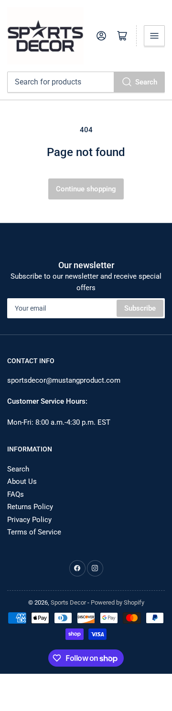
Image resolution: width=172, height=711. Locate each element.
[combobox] (86, 82)
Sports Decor (68, 602)
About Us (22, 481)
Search (146, 82)
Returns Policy (30, 506)
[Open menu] (154, 35)
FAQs (15, 494)
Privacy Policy (29, 519)
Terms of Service (34, 532)
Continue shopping (86, 189)
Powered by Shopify (117, 602)
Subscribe (140, 308)
